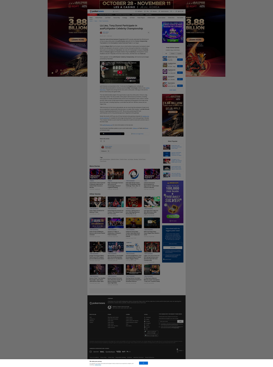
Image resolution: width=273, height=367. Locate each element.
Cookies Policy (98, 364)
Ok (143, 363)
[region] (136, 363)
